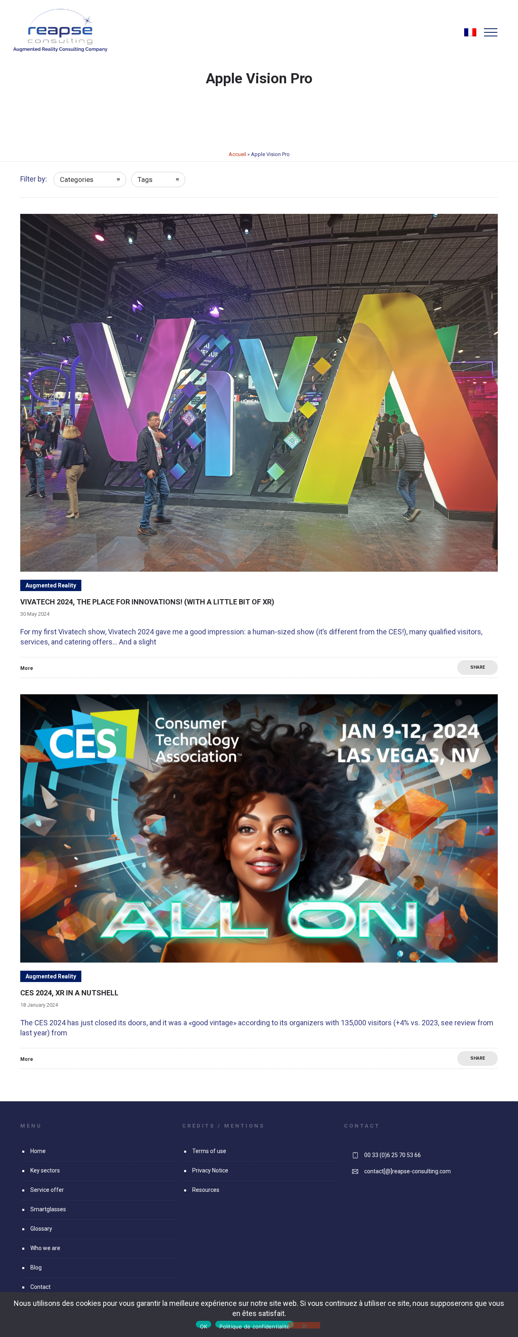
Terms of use (209, 1151)
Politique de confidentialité (254, 1325)
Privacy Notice (210, 1170)
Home (38, 1151)
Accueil (237, 154)
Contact (40, 1287)
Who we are (45, 1248)
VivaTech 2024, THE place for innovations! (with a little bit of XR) (147, 602)
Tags (145, 179)
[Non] (304, 1325)
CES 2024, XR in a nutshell (69, 992)
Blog (36, 1267)
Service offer (47, 1190)
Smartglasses (48, 1209)
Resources (205, 1190)
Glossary (41, 1228)
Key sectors (45, 1170)
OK (204, 1325)
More (26, 668)
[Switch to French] (470, 35)
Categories (76, 179)
